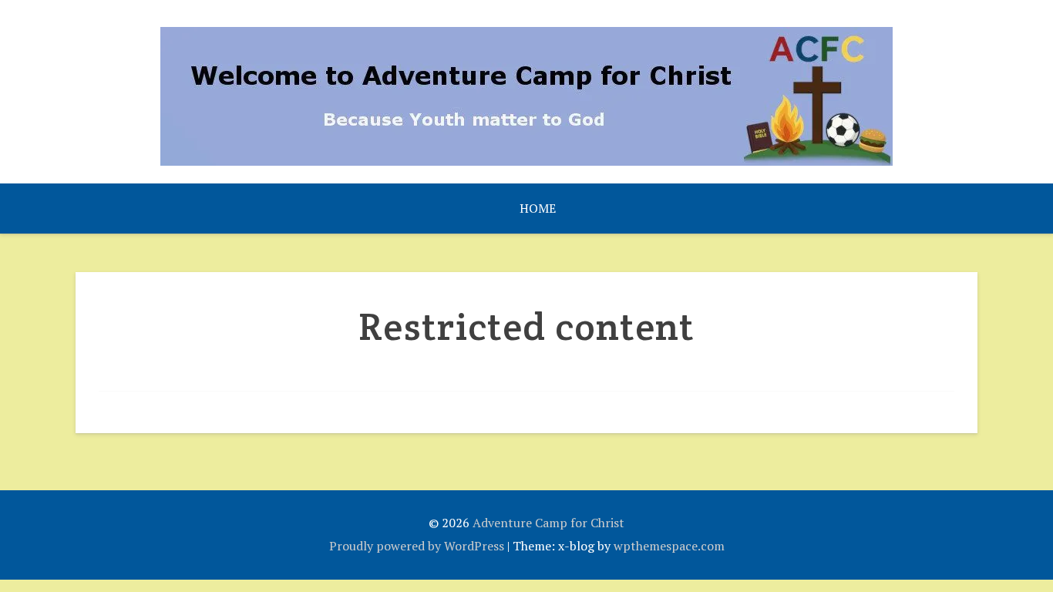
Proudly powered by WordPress (416, 545)
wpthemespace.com (669, 545)
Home (538, 208)
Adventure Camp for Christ (548, 522)
